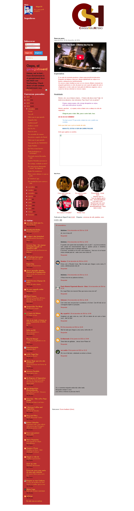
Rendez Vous (81, 212)
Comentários (31, 48)
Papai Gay (30, 264)
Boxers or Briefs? (31, 356)
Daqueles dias (32, 120)
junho (30, 202)
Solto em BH (30, 330)
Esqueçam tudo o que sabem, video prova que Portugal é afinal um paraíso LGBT (35, 426)
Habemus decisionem (33, 465)
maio (30, 205)
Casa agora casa (31, 373)
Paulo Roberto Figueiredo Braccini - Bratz (74, 286)
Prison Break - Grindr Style (97, 194)
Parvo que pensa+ (32, 433)
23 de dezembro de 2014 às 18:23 (77, 261)
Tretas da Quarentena (33, 265)
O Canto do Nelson (33, 313)
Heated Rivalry (31, 225)
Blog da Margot (32, 339)
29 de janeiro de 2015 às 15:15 (77, 350)
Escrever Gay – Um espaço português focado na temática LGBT (36, 246)
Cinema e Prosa (32, 448)
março (30, 212)
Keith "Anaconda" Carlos (34, 417)
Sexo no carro (32, 131)
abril (30, 208)
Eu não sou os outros (34, 501)
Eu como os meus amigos (80, 194)
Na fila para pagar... (32, 308)
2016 (28, 100)
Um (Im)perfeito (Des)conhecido (32, 389)
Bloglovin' (38, 53)
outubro (31, 190)
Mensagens (31, 44)
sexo (102, 217)
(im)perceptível (31, 291)
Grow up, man (31, 464)
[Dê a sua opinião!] (57, 220)
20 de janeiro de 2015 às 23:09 (79, 339)
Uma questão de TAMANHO (37, 143)
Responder (64, 236)
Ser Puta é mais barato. (35, 149)
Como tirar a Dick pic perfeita (64, 194)
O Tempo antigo (31, 315)
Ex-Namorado (65, 339)
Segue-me (28, 53)
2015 (28, 103)
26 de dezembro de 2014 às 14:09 (81, 313)
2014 (28, 106)
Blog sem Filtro (31, 416)
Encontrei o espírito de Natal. (37, 137)
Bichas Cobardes (32, 422)
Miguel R (39, 7)
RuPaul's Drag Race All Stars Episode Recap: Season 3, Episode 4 (35, 299)
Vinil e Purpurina (32, 440)
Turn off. (30, 114)
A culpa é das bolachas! (35, 236)
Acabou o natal (33, 126)
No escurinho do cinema (36, 134)
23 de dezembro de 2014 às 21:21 (77, 275)
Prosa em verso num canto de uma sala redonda (36, 471)
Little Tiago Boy (32, 354)
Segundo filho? (31, 349)
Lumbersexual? (33, 123)
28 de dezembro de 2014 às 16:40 (72, 327)
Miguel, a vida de (32, 457)
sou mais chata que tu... (35, 223)
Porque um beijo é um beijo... (35, 402)
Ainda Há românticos (35, 171)
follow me (28, 90)
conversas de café (88, 217)
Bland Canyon (31, 296)
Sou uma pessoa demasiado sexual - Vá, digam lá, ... (37, 167)
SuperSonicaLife (32, 347)
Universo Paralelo (32, 371)
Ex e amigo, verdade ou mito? (37, 164)
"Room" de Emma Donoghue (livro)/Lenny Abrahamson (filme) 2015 (35, 381)
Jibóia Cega (30, 489)
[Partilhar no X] (59, 220)
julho (30, 199)
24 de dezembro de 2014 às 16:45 (77, 300)
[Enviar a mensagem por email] (55, 220)
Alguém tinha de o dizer (34, 259)
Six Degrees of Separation (36, 378)
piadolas (97, 217)
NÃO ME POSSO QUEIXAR (35, 491)
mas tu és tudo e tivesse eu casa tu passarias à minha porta (36, 321)
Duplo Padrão (32, 146)
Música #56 (30, 435)
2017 (28, 97)
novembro (31, 187)
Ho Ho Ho (31, 128)
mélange (29, 496)
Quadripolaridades (33, 230)
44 (27, 325)
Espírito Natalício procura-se (37, 161)
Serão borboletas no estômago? (34, 152)
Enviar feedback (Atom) (67, 409)
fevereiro (31, 215)
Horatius (63, 261)
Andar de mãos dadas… (33, 284)
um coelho (64, 350)
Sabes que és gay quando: (36, 117)
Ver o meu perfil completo (39, 10)
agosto (30, 196)
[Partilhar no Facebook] (61, 220)
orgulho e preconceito (33, 458)
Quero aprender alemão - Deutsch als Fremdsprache (36, 271)
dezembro (31, 109)
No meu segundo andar (34, 289)
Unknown (64, 300)
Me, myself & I (65, 313)
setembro (31, 193)
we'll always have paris (34, 257)
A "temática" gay (33, 179)
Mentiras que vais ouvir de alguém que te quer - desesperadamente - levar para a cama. (98, 205)
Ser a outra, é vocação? (64, 212)
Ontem (30, 111)
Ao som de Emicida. (32, 411)
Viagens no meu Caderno (35, 481)
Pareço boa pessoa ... (33, 231)
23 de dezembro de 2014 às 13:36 (77, 230)
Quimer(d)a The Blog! (34, 307)
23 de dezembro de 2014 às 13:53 (77, 242)
